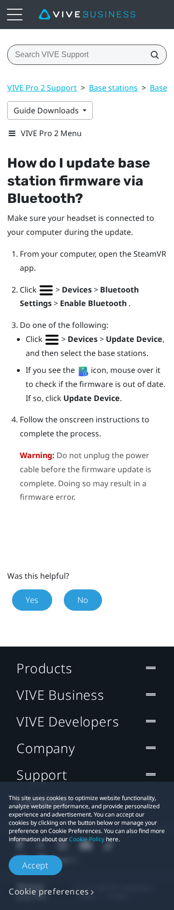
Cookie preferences (49, 891)
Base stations (113, 87)
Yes (32, 599)
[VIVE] (87, 14)
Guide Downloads (47, 110)
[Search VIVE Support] (152, 54)
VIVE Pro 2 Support (42, 87)
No (82, 599)
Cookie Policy (86, 839)
